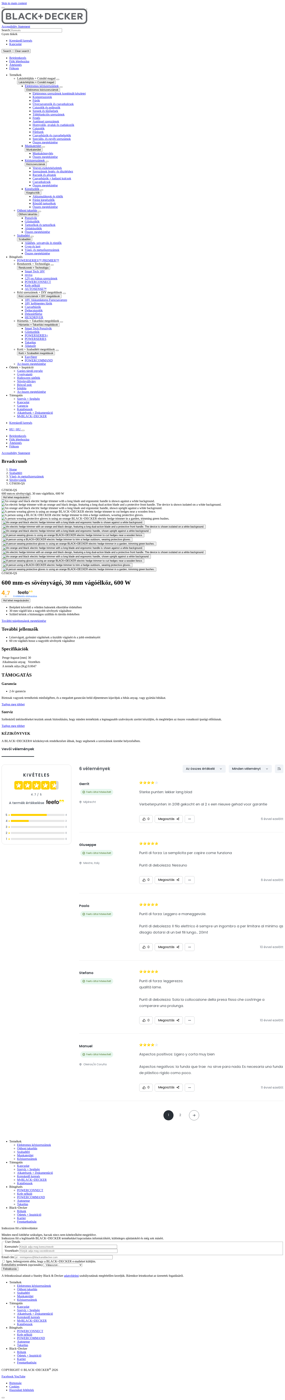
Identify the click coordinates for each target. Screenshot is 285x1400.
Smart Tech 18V (35, 271)
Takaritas (30, 342)
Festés (36, 118)
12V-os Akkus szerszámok (41, 278)
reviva (28, 275)
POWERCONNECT (38, 282)
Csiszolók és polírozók (46, 107)
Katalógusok (25, 409)
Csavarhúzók (33, 307)
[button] (8, 1376)
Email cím (8, 1257)
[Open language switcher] (23, 430)
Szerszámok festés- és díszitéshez (53, 171)
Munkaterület (33, 145)
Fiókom (14, 68)
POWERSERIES (35, 339)
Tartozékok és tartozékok (40, 225)
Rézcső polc (24, 384)
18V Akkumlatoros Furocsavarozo (46, 300)
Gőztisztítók (32, 221)
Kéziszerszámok (35, 160)
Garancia (22, 405)
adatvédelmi (71, 1275)
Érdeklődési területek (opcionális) (22, 1264)
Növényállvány (26, 381)
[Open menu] (3, 7)
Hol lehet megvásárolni (16, 497)
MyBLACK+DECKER (32, 416)
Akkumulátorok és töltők (48, 196)
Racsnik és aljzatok (44, 175)
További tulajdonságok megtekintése (24, 620)
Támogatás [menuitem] (16, 395)
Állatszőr (30, 345)
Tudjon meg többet (13, 704)
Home (13, 469)
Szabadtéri (23, 235)
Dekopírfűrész (33, 314)
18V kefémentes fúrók (38, 303)
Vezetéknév (12, 1250)
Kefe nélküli (32, 285)
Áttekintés (15, 64)
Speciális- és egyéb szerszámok (52, 139)
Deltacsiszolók (34, 310)
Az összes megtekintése (31, 364)
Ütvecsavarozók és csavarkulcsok (53, 104)
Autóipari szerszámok (46, 121)
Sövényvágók (17, 480)
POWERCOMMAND (39, 360)
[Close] (3, 1397)
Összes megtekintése (45, 142)
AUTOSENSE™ (36, 289)
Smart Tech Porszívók (38, 328)
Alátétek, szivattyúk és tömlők (43, 243)
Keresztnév (11, 1246)
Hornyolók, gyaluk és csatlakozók (53, 125)
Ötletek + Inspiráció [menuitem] (21, 367)
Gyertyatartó (24, 374)
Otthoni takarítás (27, 210)
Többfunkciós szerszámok (49, 114)
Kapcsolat (15, 44)
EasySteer (31, 357)
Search (6, 30)
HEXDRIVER (34, 317)
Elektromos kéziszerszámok (42, 86)
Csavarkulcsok (42, 182)
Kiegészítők (32, 189)
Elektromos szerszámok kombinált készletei (59, 93)
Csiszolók (39, 128)
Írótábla (21, 388)
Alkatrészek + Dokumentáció (35, 412)
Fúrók (36, 100)
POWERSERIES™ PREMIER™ (38, 260)
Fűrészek (38, 132)
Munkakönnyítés (43, 153)
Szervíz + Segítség (28, 398)
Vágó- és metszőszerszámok (42, 250)
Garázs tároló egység (30, 370)
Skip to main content (14, 3)
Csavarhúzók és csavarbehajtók (52, 135)
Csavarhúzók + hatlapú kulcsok (52, 178)
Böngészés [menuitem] (15, 257)
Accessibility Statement (16, 26)
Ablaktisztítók (33, 228)
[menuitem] (146, 164)
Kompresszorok (42, 97)
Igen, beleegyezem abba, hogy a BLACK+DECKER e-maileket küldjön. (51, 1261)
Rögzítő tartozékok (44, 203)
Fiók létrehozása (19, 61)
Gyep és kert (32, 246)
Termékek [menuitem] (15, 75)
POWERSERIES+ (36, 335)
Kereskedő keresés (20, 40)
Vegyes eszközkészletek (47, 168)
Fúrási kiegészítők (44, 200)
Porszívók (31, 218)
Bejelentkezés (17, 57)
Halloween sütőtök (28, 377)
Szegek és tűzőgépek (45, 111)
